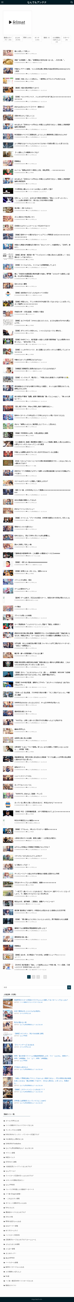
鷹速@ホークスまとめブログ (16, 1212)
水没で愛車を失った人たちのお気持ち (27, 1011)
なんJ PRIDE (23, 1035)
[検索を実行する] (69, 987)
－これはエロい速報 (13, 1198)
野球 (27, 37)
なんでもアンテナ (37, 2)
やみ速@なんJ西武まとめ (14, 1139)
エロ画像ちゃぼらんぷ (56, 40)
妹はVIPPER (10, 1258)
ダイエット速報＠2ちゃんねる (16, 1203)
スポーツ (66, 39)
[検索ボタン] (71, 2)
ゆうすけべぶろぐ (12, 1230)
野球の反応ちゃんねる (13, 1221)
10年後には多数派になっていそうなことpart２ (30, 1101)
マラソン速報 (10, 1153)
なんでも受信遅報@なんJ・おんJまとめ (31, 1024)
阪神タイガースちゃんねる (15, 1267)
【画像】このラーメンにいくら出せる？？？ (29, 1089)
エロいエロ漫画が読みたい (15, 1180)
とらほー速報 (10, 1249)
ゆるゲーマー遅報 (12, 1226)
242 (45, 977)
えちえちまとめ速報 (13, 1244)
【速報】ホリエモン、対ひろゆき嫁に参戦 (28, 1033)
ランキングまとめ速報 (13, 1130)
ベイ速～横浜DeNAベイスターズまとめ (19, 1281)
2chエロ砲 (9, 1217)
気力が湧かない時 (20, 1022)
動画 (47, 37)
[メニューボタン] (2, 2)
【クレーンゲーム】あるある (24, 1045)
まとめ (17, 39)
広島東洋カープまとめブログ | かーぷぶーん (21, 1239)
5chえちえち (10, 1207)
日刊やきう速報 (11, 1162)
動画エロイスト (8, 39)
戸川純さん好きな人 (21, 1067)
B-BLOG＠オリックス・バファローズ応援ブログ (22, 1134)
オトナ (37, 39)
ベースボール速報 (12, 1262)
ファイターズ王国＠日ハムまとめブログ (19, 1175)
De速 (7, 1276)
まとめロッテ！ (11, 1253)
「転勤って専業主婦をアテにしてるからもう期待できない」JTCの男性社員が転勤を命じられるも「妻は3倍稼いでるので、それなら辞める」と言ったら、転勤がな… (42, 1080)
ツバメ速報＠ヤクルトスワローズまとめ (31, 1002)
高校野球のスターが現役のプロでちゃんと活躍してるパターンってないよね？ (41, 1000)
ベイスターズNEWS (13, 1235)
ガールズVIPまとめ (25, 1013)
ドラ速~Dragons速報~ (13, 1194)
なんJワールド (11, 1171)
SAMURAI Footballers (13, 1143)
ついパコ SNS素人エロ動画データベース (20, 1189)
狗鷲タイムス (10, 1157)
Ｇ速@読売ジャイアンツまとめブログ (19, 1166)
